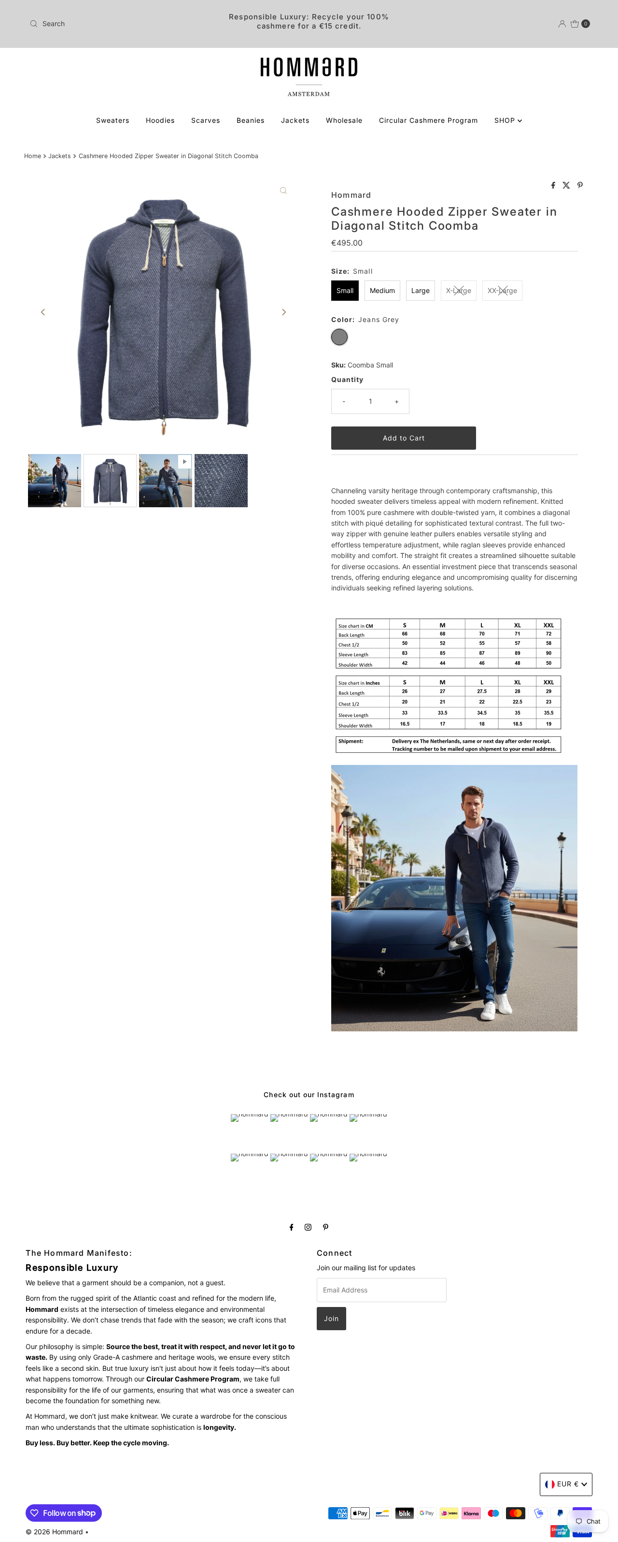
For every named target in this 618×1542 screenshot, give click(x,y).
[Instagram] (308, 1226)
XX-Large (502, 290)
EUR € (568, 1484)
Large (420, 290)
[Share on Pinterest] (580, 186)
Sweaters (112, 120)
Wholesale (344, 120)
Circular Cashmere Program (428, 120)
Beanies (251, 120)
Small (345, 290)
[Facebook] (292, 1226)
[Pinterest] (325, 1226)
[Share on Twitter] (567, 186)
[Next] (283, 312)
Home (32, 156)
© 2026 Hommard (54, 1531)
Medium (382, 290)
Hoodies (160, 120)
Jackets (295, 120)
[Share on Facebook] (554, 186)
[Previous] (43, 312)
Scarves (205, 120)
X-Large (458, 290)
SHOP (506, 120)
